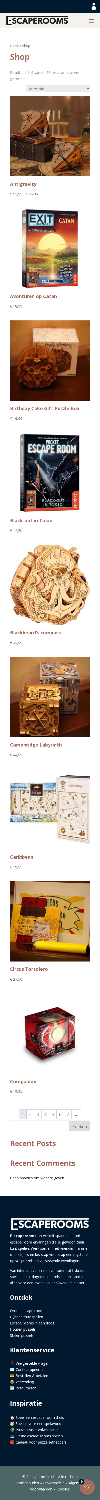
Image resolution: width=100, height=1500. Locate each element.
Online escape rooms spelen (39, 1435)
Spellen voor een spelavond (38, 1423)
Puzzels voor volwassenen (37, 1429)
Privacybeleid (54, 1482)
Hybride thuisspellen (26, 1316)
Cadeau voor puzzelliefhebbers (41, 1442)
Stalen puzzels (22, 1335)
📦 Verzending (22, 1381)
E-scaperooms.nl (40, 1476)
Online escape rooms (27, 1310)
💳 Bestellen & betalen (29, 1375)
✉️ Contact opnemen (28, 1369)
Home (14, 45)
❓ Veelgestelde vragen (29, 1363)
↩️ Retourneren (23, 1388)
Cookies (63, 1489)
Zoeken (79, 1126)
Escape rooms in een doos (32, 1323)
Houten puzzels (23, 1329)
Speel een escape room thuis (40, 1417)
